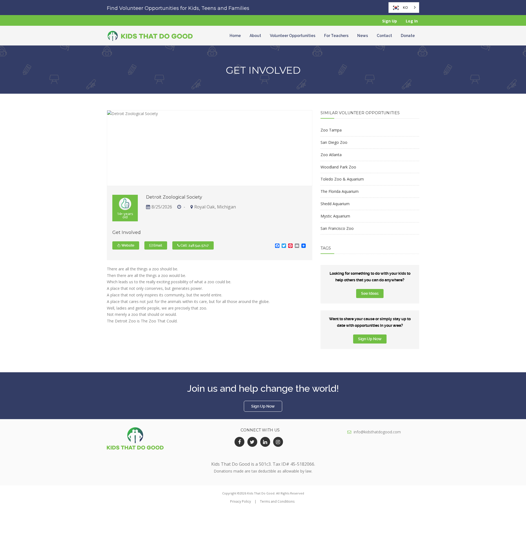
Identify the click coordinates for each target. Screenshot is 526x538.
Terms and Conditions (277, 501)
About (255, 35)
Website (127, 245)
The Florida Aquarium (340, 191)
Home (235, 35)
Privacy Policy (240, 501)
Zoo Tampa (331, 130)
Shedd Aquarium (335, 203)
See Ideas (370, 293)
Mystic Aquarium (335, 216)
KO (405, 7)
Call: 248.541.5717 (194, 245)
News (362, 35)
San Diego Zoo (334, 142)
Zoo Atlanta (331, 154)
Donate (408, 35)
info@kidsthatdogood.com (377, 431)
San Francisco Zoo (337, 228)
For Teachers (336, 35)
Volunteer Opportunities (292, 35)
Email (157, 245)
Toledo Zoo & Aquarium (342, 179)
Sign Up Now (370, 339)
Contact (384, 35)
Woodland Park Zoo (338, 167)
